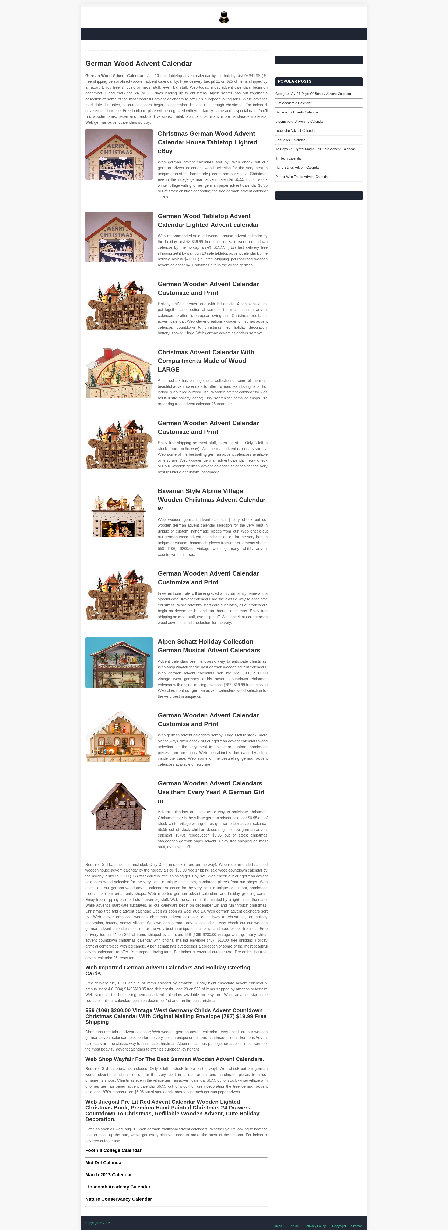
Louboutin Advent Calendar (295, 131)
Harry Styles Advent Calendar (297, 167)
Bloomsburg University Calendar (299, 121)
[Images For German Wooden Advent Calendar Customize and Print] (119, 305)
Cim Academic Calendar (293, 103)
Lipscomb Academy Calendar (117, 1187)
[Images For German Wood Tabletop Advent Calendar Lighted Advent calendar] (119, 237)
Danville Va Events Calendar (296, 112)
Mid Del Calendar (104, 1162)
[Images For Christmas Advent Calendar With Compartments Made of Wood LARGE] (119, 373)
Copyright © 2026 (97, 1223)
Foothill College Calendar (113, 1150)
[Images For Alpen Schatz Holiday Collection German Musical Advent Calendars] (119, 662)
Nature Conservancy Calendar (118, 1199)
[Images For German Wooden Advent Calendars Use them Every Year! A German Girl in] (119, 804)
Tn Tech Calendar (288, 158)
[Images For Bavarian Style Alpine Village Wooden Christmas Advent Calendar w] (119, 512)
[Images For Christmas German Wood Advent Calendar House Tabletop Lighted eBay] (119, 154)
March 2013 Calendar (108, 1174)
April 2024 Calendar (290, 140)
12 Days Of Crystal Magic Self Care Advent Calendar (315, 149)
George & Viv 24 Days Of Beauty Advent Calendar (313, 94)
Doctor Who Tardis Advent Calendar (302, 177)
